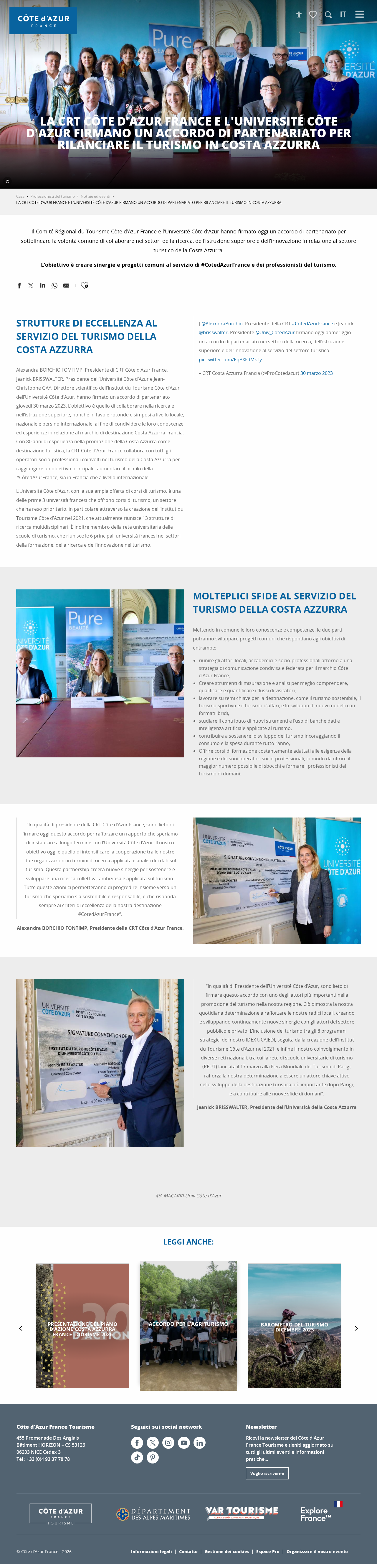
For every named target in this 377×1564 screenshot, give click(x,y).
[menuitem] (43, 20)
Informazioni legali (151, 1551)
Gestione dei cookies (227, 1551)
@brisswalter (213, 332)
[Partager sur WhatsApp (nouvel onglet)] (54, 287)
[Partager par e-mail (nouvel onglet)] (66, 287)
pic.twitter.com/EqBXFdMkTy (230, 359)
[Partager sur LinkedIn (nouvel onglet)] (43, 287)
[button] (328, 15)
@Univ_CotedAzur (275, 332)
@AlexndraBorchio (222, 323)
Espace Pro (268, 1551)
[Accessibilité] (299, 15)
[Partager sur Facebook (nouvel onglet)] (19, 287)
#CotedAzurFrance (312, 323)
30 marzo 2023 (316, 373)
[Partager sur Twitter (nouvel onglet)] (31, 287)
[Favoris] (313, 15)
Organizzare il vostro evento (317, 1551)
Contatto (188, 1551)
